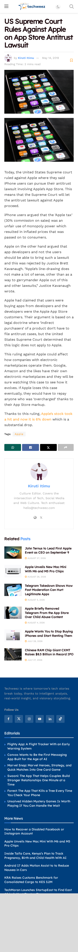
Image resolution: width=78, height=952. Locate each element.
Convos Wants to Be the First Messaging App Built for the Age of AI (37, 757)
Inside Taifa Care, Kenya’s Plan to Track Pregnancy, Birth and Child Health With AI (35, 856)
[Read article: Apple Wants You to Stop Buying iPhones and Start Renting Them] (13, 635)
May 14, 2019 (50, 58)
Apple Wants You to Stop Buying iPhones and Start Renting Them (49, 633)
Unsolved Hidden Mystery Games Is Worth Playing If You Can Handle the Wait (38, 803)
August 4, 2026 (36, 622)
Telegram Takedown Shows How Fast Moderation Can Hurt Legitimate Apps (49, 590)
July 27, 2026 (34, 660)
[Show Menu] (6, 6)
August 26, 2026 (36, 577)
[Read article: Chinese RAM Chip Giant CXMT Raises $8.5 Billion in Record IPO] (13, 654)
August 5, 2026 (36, 600)
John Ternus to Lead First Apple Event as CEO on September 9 (48, 550)
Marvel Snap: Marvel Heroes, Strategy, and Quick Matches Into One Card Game (39, 767)
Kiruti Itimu (26, 58)
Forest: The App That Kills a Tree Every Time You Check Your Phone (39, 793)
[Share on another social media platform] (66, 447)
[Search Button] (71, 6)
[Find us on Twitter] (19, 719)
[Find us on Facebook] (8, 719)
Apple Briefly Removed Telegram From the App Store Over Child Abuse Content (47, 613)
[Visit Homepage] (32, 6)
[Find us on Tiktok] (60, 719)
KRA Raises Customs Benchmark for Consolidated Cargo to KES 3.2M (31, 880)
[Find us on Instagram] (29, 719)
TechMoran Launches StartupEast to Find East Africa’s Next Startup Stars (38, 892)
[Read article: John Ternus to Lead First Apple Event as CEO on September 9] (13, 552)
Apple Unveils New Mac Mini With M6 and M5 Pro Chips (45, 569)
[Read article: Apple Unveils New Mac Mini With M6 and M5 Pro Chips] (13, 571)
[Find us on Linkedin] (50, 719)
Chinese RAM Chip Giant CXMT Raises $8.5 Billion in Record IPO (49, 652)
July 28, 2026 (34, 641)
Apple (19, 434)
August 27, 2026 (36, 558)
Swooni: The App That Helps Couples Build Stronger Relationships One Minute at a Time (38, 780)
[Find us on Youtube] (40, 719)
